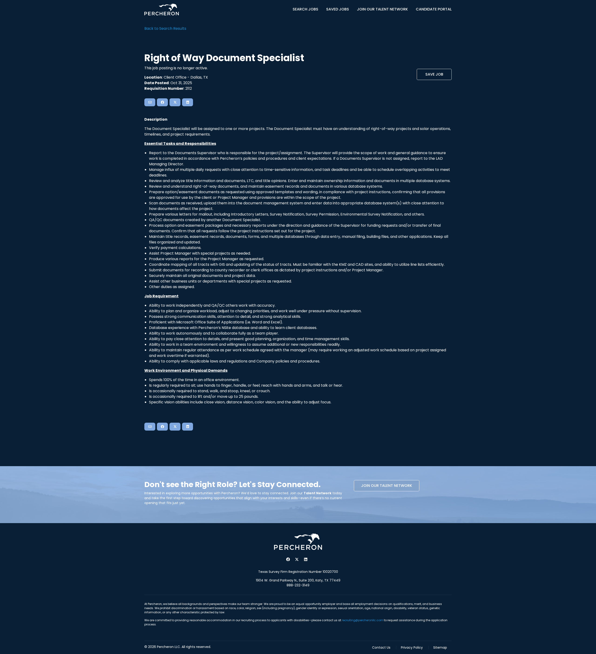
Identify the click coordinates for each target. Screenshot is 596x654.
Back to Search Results (165, 28)
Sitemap (440, 647)
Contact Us (381, 647)
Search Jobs (305, 9)
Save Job (434, 74)
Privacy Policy (412, 647)
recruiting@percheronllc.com (362, 620)
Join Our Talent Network (382, 9)
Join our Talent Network (386, 485)
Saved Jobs (337, 9)
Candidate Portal (434, 9)
